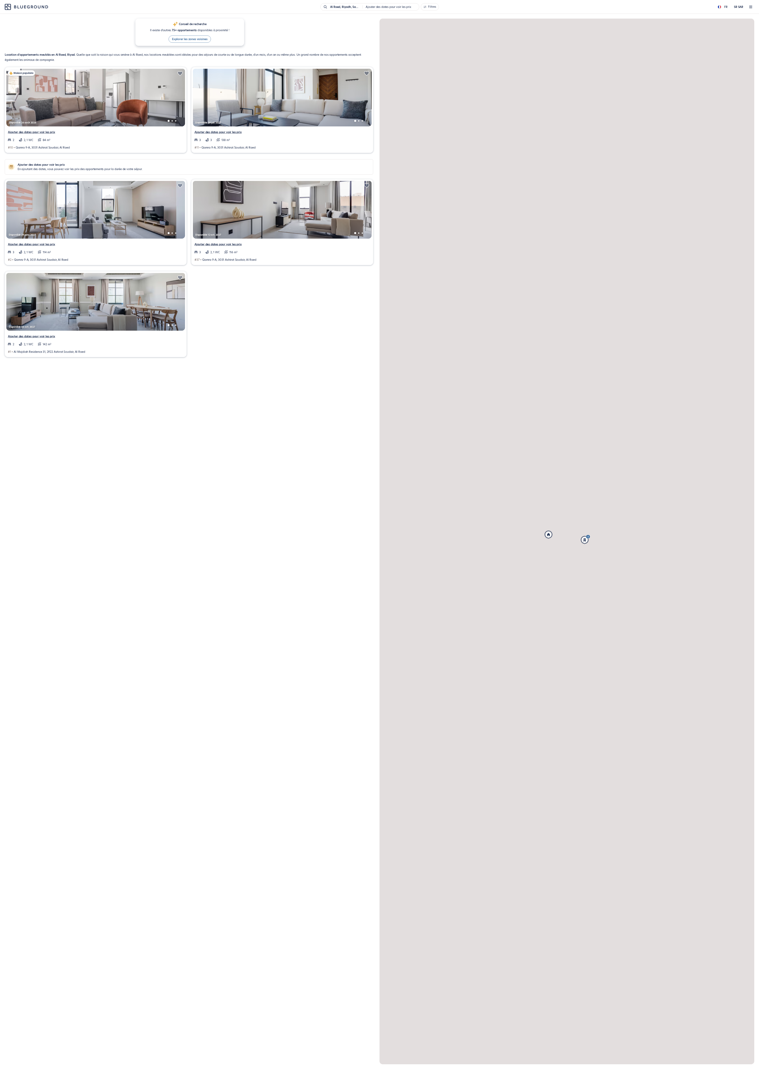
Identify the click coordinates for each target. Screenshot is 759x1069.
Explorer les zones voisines (190, 39)
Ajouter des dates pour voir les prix (31, 132)
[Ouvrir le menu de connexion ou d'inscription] (750, 6)
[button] (548, 535)
